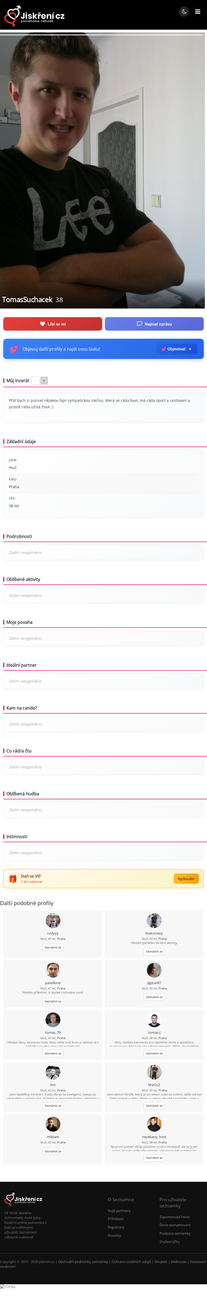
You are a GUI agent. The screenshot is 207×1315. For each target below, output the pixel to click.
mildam (53, 1136)
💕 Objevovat (173, 348)
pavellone (53, 982)
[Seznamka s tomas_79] (53, 1020)
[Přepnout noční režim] (184, 11)
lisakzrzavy (154, 933)
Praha (61, 939)
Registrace (116, 1227)
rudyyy (52, 933)
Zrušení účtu (170, 1241)
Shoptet (160, 1261)
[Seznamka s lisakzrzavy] (154, 921)
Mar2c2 (154, 1084)
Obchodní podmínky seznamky (83, 1261)
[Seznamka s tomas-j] (154, 1020)
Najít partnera (119, 1210)
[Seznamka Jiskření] (23, 1208)
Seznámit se (53, 947)
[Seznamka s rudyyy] (53, 921)
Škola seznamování (175, 1224)
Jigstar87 (154, 982)
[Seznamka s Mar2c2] (154, 1073)
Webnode (179, 1261)
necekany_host (154, 1136)
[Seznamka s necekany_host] (154, 1125)
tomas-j (154, 1032)
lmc (53, 1084)
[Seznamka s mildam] (53, 1125)
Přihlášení (115, 1218)
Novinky (114, 1235)
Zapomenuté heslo (175, 1216)
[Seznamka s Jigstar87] (154, 971)
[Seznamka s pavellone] (53, 971)
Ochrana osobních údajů (131, 1261)
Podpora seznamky (175, 1233)
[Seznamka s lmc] (53, 1073)
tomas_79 (53, 1032)
